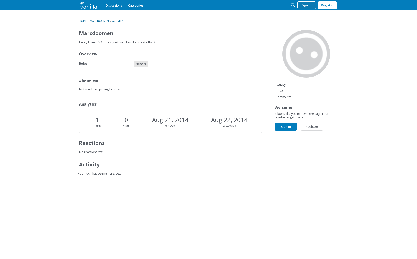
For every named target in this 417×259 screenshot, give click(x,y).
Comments (283, 97)
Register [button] (312, 127)
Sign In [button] (286, 127)
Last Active (229, 125)
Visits (126, 125)
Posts (97, 125)
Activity (281, 84)
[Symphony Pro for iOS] (88, 5)
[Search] (293, 5)
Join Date (170, 125)
